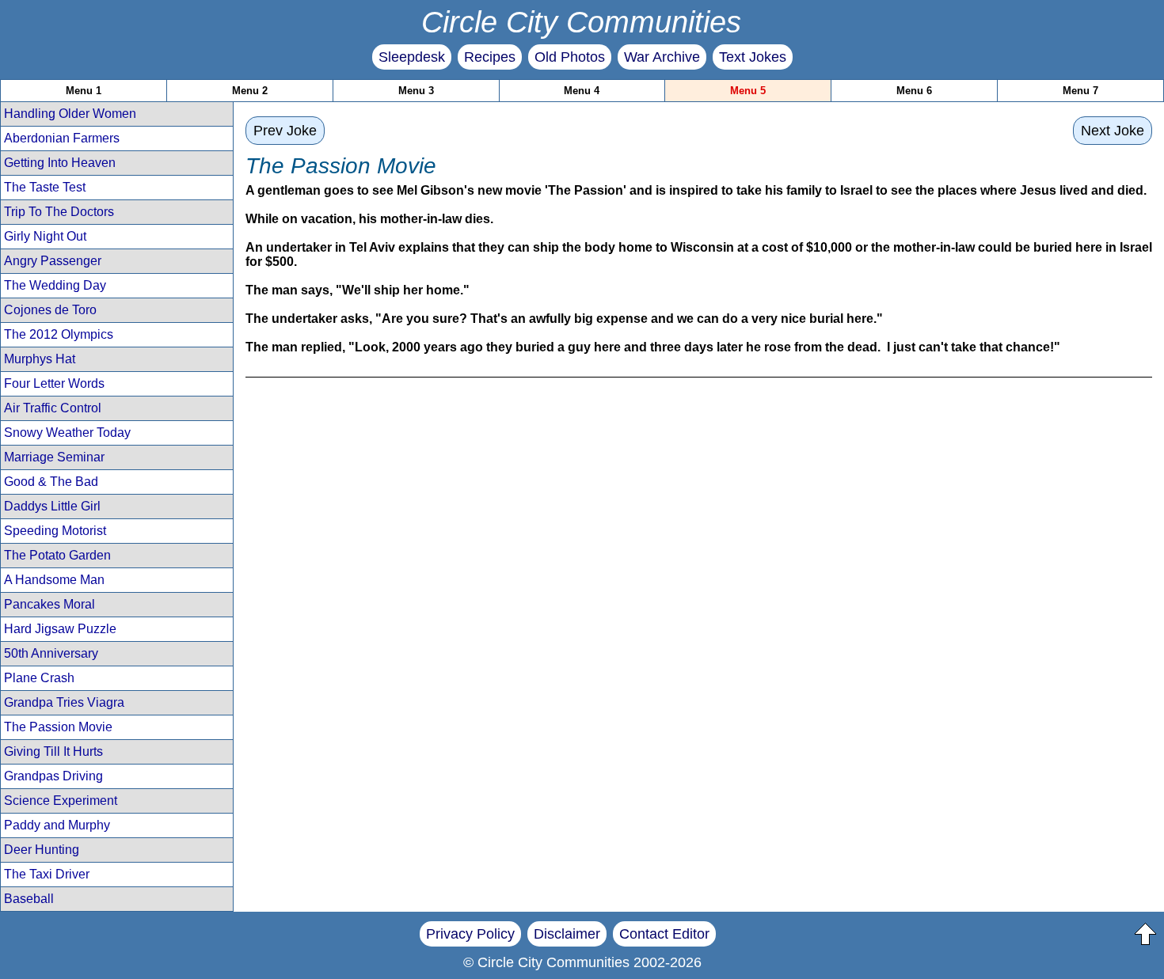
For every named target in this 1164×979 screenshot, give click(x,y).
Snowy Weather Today (67, 432)
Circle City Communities (581, 22)
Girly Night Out (45, 236)
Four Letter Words (54, 383)
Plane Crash (39, 678)
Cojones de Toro (50, 310)
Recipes (489, 57)
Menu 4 (581, 91)
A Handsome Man (54, 579)
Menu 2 (250, 91)
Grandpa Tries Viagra (64, 702)
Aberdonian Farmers (62, 138)
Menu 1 (83, 91)
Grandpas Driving (53, 776)
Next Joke (1112, 131)
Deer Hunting (41, 849)
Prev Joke (285, 131)
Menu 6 (914, 91)
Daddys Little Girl (52, 506)
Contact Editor (664, 934)
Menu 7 (1080, 91)
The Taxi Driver (46, 874)
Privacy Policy (470, 934)
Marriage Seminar (54, 457)
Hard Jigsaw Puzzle (60, 629)
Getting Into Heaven (60, 162)
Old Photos (569, 57)
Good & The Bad (51, 481)
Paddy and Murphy (57, 825)
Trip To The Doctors (59, 211)
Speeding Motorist (55, 530)
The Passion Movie (58, 727)
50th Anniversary (51, 653)
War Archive (662, 57)
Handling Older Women (70, 113)
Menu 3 (416, 91)
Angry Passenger (52, 261)
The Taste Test (45, 187)
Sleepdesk (411, 57)
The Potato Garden (57, 555)
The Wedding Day (55, 285)
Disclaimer (567, 934)
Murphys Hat (39, 359)
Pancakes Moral (49, 604)
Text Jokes (752, 57)
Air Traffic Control (52, 408)
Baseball (29, 898)
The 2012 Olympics (58, 334)
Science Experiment (60, 800)
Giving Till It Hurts (53, 751)
